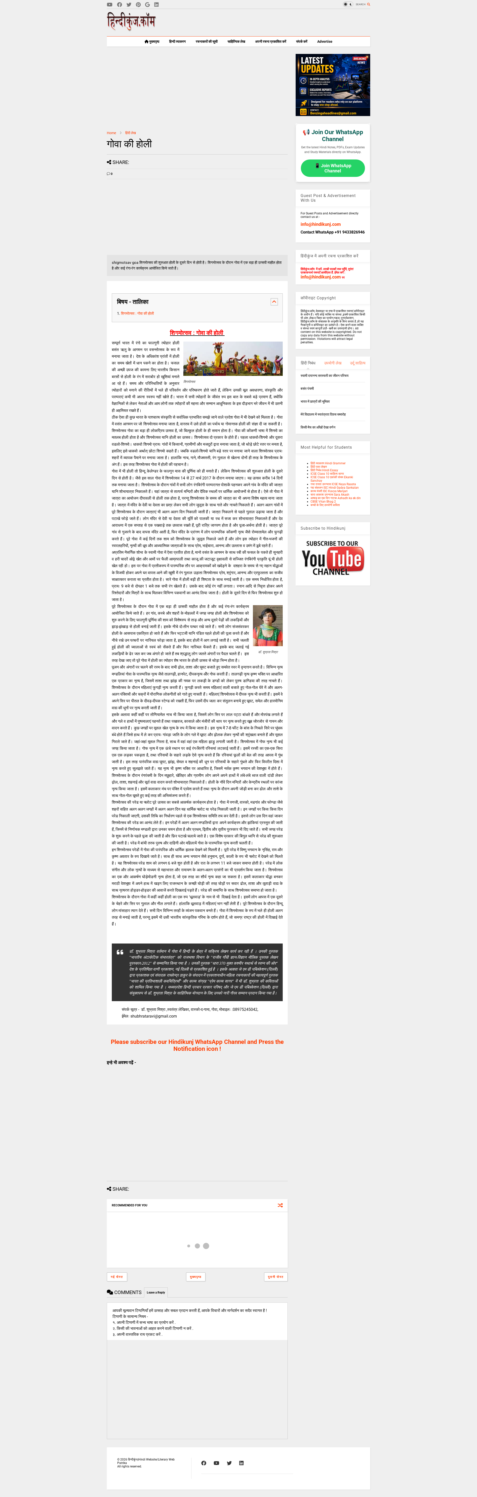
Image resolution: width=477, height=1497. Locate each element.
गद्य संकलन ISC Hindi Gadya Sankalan (335, 487)
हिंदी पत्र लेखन (319, 467)
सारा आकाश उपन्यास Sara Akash (330, 494)
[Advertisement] (279, 22)
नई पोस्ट (117, 1277)
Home (111, 133)
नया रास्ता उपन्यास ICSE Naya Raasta (333, 484)
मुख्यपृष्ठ (154, 41)
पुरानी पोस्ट (276, 1277)
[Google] (147, 4)
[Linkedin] (156, 4)
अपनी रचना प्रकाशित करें (270, 41)
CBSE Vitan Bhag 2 (323, 501)
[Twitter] (128, 4)
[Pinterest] (138, 4)
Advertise (324, 41)
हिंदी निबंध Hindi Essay (324, 470)
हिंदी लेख (130, 133)
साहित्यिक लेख (236, 41)
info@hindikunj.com (321, 224)
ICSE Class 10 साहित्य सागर (327, 473)
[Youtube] (110, 4)
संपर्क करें (301, 41)
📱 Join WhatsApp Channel (333, 168)
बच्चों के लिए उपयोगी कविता (325, 505)
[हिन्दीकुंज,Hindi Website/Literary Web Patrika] (132, 29)
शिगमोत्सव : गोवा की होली (138, 313)
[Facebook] (119, 4)
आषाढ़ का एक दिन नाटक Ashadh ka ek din (336, 498)
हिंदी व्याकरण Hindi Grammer (328, 463)
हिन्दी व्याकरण (177, 41)
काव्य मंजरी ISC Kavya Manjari (329, 491)
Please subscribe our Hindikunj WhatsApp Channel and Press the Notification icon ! (197, 1045)
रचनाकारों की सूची (207, 41)
